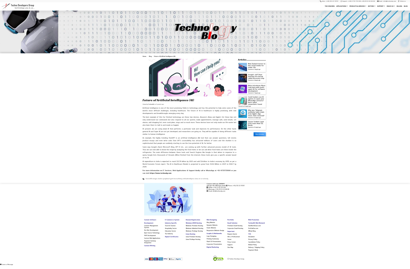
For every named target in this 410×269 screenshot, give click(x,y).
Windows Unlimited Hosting (194, 228)
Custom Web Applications (152, 238)
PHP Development (150, 235)
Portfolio (230, 220)
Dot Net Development (151, 230)
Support (380, 6)
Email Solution (232, 223)
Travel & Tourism (170, 226)
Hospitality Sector (171, 228)
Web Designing (212, 220)
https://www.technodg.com (160, 173)
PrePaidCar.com (253, 228)
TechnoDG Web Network (256, 223)
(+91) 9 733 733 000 (354, 1)
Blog (406, 6)
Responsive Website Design (215, 230)
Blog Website (211, 222)
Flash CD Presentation (214, 241)
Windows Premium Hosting (194, 226)
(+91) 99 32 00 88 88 (368, 1)
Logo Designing (211, 236)
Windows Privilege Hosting (194, 231)
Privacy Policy (252, 239)
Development (148, 223)
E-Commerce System (172, 220)
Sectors (371, 6)
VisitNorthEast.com (254, 226)
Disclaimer (251, 237)
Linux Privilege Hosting (193, 239)
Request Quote (232, 234)
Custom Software (150, 220)
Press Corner (231, 242)
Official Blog (252, 231)
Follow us (403, 1)
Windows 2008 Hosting (194, 223)
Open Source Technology (152, 233)
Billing (399, 6)
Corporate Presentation (214, 244)
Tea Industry (169, 234)
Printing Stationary (213, 239)
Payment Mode (253, 250)
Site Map (230, 247)
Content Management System (151, 226)
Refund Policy (252, 245)
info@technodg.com (389, 1)
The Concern (330, 6)
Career (229, 239)
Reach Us (390, 6)
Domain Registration (193, 220)
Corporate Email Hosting (235, 228)
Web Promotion (253, 220)
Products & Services (357, 6)
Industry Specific (171, 223)
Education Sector (170, 231)
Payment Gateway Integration (150, 242)
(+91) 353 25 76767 (332, 1)
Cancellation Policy (254, 242)
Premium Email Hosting (234, 226)
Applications (341, 6)
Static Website (211, 228)
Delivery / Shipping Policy (256, 247)
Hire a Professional (233, 237)
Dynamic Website (212, 225)
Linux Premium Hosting (193, 237)
